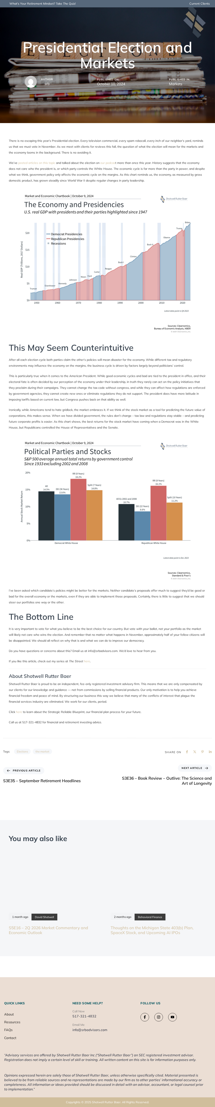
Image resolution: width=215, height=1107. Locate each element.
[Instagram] (158, 1017)
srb (47, 83)
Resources (12, 1022)
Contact (10, 1037)
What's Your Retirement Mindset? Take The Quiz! (42, 3)
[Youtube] (172, 1017)
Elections (22, 751)
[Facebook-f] (144, 1017)
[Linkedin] (210, 751)
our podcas (107, 163)
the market (42, 751)
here (87, 661)
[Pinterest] (202, 751)
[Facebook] (187, 751)
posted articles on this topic (36, 163)
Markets (175, 84)
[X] (194, 751)
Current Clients (199, 3)
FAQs (8, 1030)
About (9, 1014)
